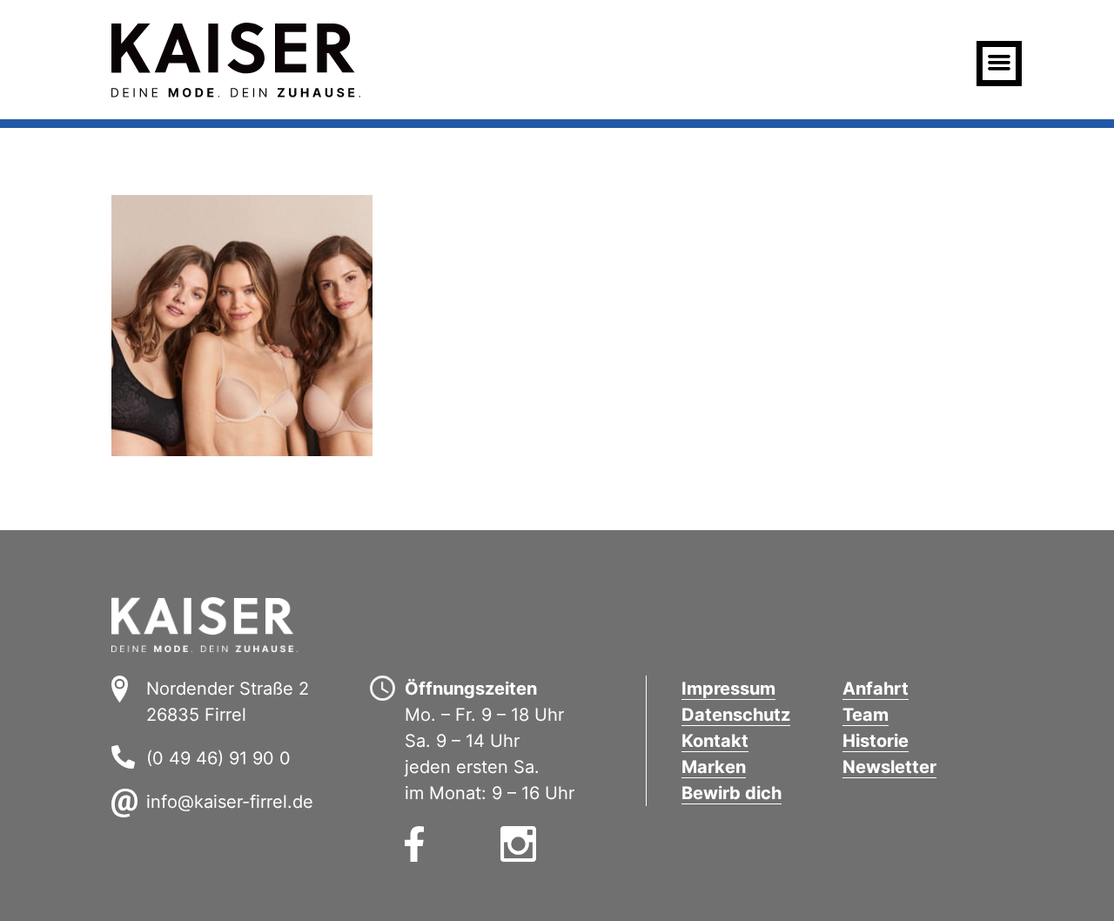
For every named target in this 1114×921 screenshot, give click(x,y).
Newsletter (889, 766)
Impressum (728, 688)
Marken (713, 766)
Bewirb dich (731, 793)
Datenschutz (735, 714)
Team (865, 714)
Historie (875, 740)
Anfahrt (875, 688)
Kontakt (714, 740)
